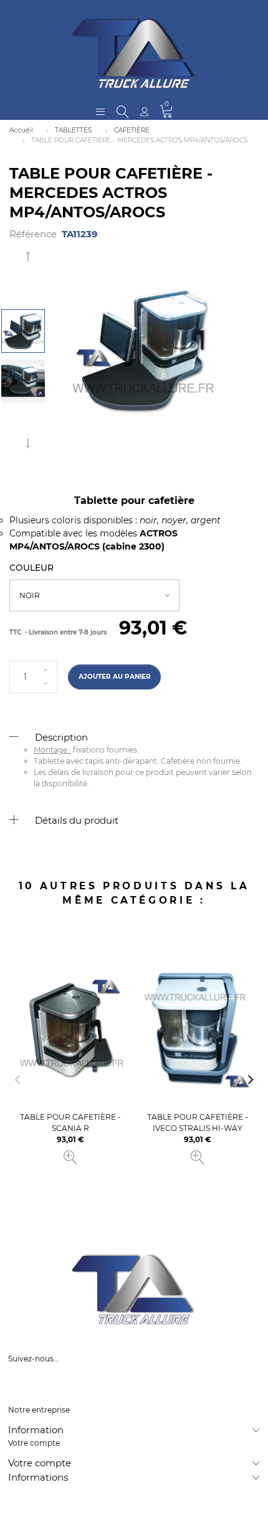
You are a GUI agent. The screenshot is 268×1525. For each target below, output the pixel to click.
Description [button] (61, 737)
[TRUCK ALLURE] (134, 53)
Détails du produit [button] (76, 820)
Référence (33, 234)
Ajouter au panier (115, 677)
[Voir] (70, 1157)
